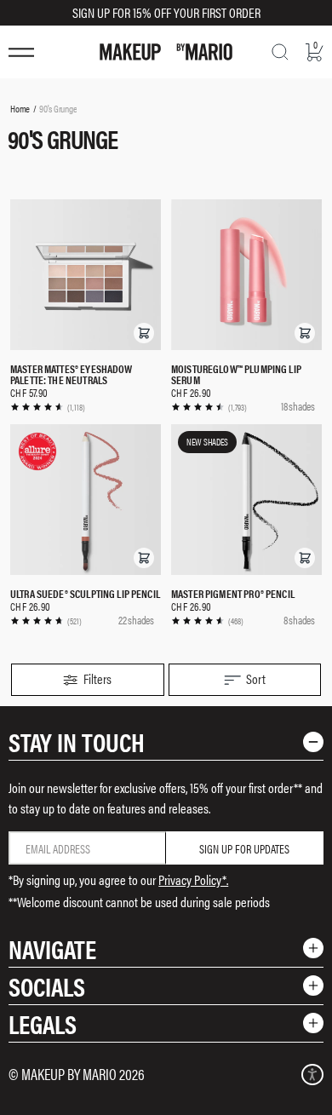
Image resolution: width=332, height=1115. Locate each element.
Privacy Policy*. (193, 879)
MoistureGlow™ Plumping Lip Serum (236, 374)
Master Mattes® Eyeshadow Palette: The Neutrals (71, 374)
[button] (144, 333)
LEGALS (43, 1023)
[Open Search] (280, 51)
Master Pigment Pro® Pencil (233, 593)
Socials (47, 986)
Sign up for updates (244, 848)
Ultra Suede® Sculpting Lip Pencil (85, 593)
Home (20, 108)
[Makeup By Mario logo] (166, 51)
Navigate (52, 948)
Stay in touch (77, 741)
